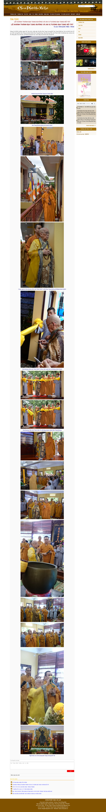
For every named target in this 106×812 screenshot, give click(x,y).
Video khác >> (92, 68)
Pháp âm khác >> (91, 125)
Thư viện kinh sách (86, 72)
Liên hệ (78, 14)
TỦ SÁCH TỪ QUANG (55, 14)
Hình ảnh (46, 14)
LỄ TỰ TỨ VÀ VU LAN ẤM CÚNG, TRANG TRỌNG (23, 786)
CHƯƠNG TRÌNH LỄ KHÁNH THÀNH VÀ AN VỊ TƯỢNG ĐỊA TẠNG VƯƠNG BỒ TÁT (31, 784)
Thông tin (20, 14)
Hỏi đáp (73, 14)
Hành (36, 14)
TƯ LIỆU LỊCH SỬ (65, 14)
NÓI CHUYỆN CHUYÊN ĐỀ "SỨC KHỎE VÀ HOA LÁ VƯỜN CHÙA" (27, 793)
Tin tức (26, 14)
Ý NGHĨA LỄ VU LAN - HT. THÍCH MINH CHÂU (23, 789)
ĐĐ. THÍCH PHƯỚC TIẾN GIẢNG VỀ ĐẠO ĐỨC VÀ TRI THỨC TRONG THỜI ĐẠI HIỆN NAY (32, 791)
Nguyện (41, 14)
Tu (33, 14)
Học (30, 14)
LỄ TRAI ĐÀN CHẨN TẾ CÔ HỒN (20, 782)
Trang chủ (13, 14)
